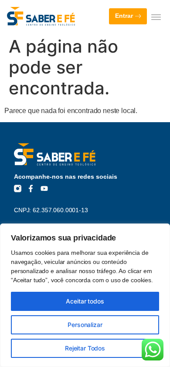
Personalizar (85, 324)
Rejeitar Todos (85, 348)
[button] (156, 17)
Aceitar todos (85, 301)
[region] (85, 295)
